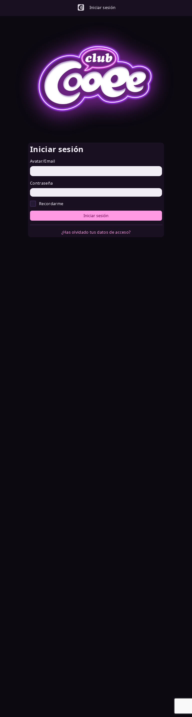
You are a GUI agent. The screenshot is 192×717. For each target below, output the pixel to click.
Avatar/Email (42, 161)
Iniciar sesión (96, 215)
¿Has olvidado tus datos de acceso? (96, 232)
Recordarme (51, 203)
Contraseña (41, 183)
